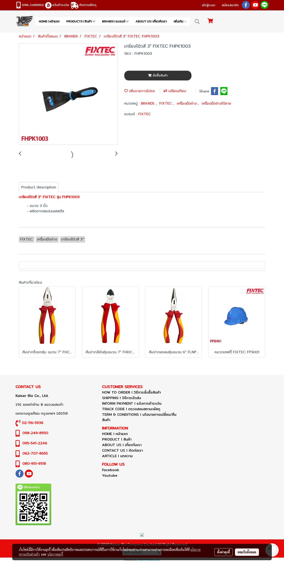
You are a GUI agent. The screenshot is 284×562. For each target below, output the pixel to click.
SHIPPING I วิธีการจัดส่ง (121, 398)
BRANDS (148, 103)
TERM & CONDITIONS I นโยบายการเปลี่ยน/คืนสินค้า (139, 417)
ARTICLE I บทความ (117, 456)
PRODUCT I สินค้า (117, 439)
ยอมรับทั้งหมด (247, 552)
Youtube (109, 475)
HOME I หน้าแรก (49, 21)
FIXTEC (166, 103)
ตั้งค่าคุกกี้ (223, 552)
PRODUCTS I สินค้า (79, 21)
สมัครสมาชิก (230, 5)
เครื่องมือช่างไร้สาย (216, 103)
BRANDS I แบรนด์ (114, 21)
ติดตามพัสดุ (87, 4)
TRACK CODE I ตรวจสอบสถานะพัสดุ (131, 409)
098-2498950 (33, 4)
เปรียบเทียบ (176, 91)
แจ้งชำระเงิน (60, 4)
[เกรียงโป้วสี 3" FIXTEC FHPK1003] (68, 94)
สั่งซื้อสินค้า (160, 75)
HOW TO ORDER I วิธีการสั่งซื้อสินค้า (131, 392)
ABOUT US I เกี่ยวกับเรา (151, 21)
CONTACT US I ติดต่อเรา (122, 450)
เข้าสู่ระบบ (208, 5)
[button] (197, 21)
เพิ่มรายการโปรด (141, 91)
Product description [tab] (38, 187)
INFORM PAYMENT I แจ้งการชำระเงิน (132, 403)
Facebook (110, 470)
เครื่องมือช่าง (187, 103)
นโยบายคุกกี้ (55, 554)
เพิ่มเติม (179, 21)
